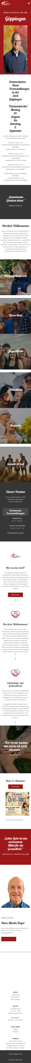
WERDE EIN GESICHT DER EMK (15, 12)
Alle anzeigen (15, 786)
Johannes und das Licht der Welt (14, 820)
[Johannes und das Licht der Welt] (17, 804)
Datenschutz (19, 1060)
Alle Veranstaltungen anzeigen (15, 533)
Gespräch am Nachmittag (17, 526)
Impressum (12, 1060)
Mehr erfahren (15, 595)
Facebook (15, 1029)
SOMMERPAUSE (17, 518)
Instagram (15, 1031)
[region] (15, 49)
